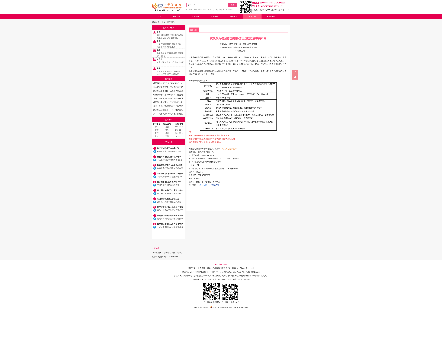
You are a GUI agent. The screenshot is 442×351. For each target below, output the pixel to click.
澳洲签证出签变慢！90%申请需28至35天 (168, 91)
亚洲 (158, 32)
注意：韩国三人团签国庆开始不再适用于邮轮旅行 (168, 99)
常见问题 (252, 16)
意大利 (215, 9)
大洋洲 (159, 59)
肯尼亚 (159, 71)
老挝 (181, 35)
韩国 (200, 9)
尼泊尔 (159, 38)
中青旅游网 (156, 253)
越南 (167, 35)
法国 (195, 9)
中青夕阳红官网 (168, 253)
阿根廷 (174, 53)
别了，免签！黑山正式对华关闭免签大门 (168, 114)
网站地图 (218, 264)
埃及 (165, 71)
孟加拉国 (174, 38)
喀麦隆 (170, 71)
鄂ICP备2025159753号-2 (202, 307)
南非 (158, 74)
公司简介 (271, 16)
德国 (173, 44)
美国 (190, 9)
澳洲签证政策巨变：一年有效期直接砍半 (168, 110)
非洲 (158, 68)
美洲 (158, 50)
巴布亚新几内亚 (177, 62)
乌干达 (170, 74)
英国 (209, 9)
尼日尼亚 (177, 71)
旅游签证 (176, 16)
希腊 (169, 47)
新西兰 (167, 62)
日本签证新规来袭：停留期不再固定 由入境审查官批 (168, 87)
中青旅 (179, 253)
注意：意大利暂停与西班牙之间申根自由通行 (168, 106)
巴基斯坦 (166, 38)
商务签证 (195, 16)
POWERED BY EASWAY (240, 307)
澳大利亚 (229, 9)
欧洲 (158, 41)
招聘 (225, 264)
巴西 (169, 53)
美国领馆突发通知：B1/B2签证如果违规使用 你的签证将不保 (167, 102)
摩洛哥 (176, 74)
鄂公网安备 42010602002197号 (222, 307)
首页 (159, 16)
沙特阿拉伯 (174, 35)
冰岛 (173, 47)
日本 (205, 9)
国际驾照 (233, 16)
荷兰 (165, 47)
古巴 (163, 56)
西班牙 (168, 44)
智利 (158, 56)
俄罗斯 (159, 47)
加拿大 (221, 9)
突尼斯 (164, 74)
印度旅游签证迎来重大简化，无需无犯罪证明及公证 (168, 95)
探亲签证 (214, 16)
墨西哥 (180, 53)
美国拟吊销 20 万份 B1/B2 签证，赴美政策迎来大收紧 (168, 83)
